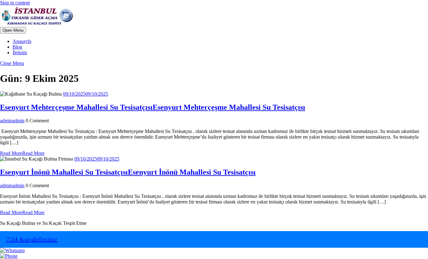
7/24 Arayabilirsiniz (31, 239)
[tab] (13, 30)
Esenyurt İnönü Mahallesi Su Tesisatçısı (128, 172)
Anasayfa (22, 41)
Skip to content (15, 2)
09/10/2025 (85, 94)
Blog (17, 47)
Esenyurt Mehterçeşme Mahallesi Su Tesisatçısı (152, 107)
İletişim (20, 52)
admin (12, 120)
